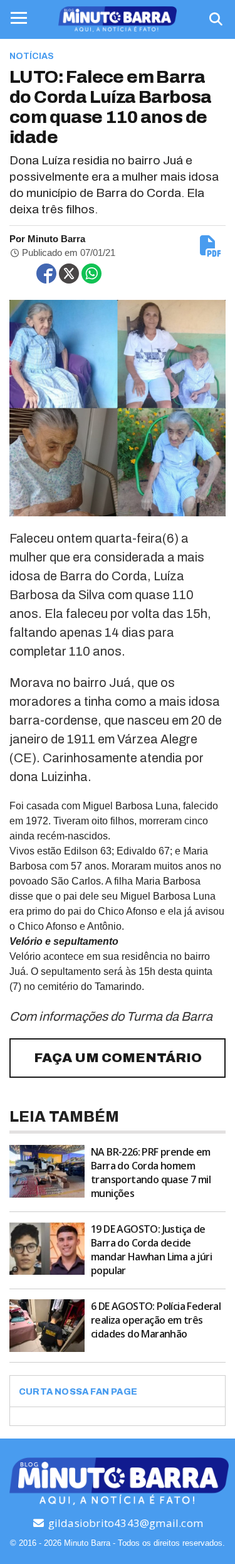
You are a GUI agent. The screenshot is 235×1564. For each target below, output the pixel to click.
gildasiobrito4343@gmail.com (124, 1523)
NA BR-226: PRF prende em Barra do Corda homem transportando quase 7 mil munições (151, 1172)
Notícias (31, 56)
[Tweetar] (69, 273)
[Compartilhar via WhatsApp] (91, 273)
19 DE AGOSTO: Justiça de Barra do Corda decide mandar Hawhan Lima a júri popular (151, 1249)
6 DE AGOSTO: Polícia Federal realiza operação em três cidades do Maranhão (156, 1320)
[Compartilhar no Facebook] (46, 273)
